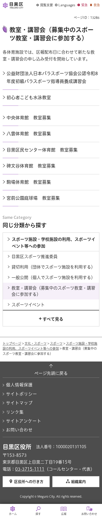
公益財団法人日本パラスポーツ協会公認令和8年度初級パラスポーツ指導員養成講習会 (52, 77)
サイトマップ (19, 403)
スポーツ (56, 343)
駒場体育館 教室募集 (29, 182)
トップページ (12, 343)
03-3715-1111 (29, 469)
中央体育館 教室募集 (29, 117)
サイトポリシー (21, 394)
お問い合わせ (19, 430)
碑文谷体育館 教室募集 (31, 166)
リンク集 (15, 412)
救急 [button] (97, 5)
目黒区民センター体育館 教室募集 (42, 150)
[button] (45, 5)
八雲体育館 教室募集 (29, 133)
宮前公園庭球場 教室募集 (33, 198)
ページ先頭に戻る (51, 373)
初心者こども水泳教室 (29, 97)
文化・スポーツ (36, 343)
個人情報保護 (19, 385)
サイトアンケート (23, 421)
